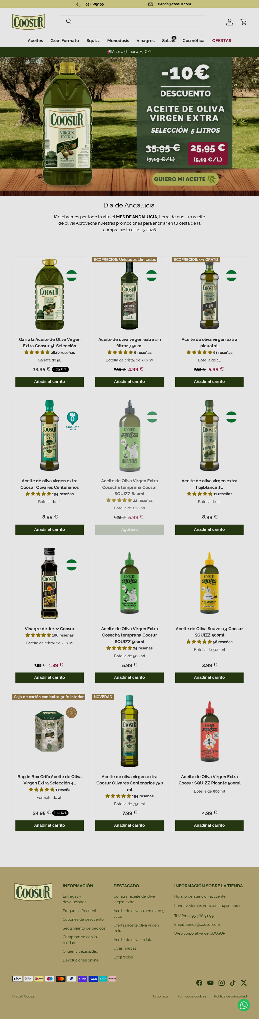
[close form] (174, 38)
